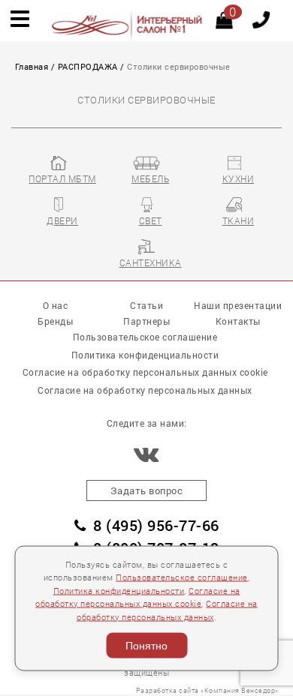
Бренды (55, 321)
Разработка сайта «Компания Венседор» (207, 690)
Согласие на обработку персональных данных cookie (145, 372)
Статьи (146, 305)
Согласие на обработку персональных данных (145, 390)
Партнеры (146, 321)
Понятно (146, 646)
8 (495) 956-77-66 (156, 525)
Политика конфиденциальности (119, 590)
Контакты (238, 321)
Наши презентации (238, 305)
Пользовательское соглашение (182, 577)
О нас (55, 305)
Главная (32, 67)
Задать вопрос (146, 490)
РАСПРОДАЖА (88, 67)
